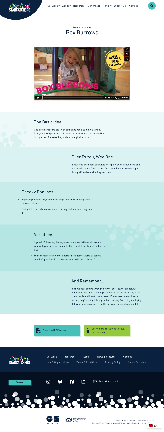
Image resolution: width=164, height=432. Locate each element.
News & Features (106, 356)
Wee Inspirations (82, 27)
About (86, 356)
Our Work (51, 356)
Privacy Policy (112, 362)
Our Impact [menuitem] (94, 5)
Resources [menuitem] (78, 5)
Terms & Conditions (86, 362)
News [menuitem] (106, 5)
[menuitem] (152, 5)
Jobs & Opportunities (57, 362)
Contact (127, 356)
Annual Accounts (137, 362)
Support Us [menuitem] (120, 5)
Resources (70, 356)
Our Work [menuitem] (52, 5)
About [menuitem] (65, 5)
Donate (19, 382)
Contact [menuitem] (133, 5)
